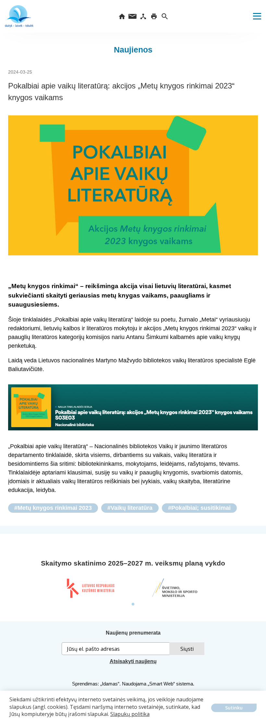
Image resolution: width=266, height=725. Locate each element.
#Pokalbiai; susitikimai (199, 508)
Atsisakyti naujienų (133, 661)
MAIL (132, 16)
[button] (10, 719)
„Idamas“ (109, 683)
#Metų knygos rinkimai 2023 (53, 508)
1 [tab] (133, 604)
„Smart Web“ (161, 683)
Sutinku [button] (234, 708)
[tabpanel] (90, 588)
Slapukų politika (130, 714)
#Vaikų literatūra (129, 508)
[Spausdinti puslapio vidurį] (154, 16)
